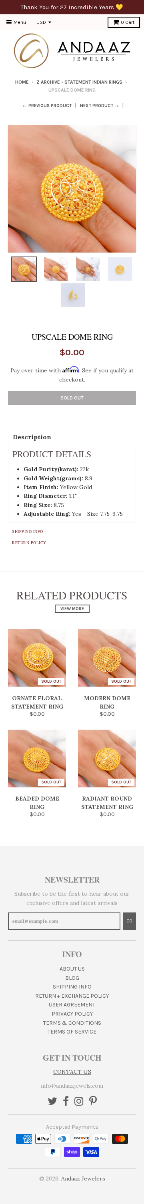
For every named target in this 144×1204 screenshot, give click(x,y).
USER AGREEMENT (72, 1004)
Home (22, 82)
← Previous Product (47, 105)
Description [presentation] (32, 437)
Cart (127, 22)
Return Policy (29, 542)
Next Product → (99, 105)
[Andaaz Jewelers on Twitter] (52, 1101)
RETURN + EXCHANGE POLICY (72, 996)
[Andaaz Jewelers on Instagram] (79, 1101)
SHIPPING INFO (72, 986)
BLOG (72, 978)
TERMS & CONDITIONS (72, 1023)
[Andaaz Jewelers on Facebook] (66, 1101)
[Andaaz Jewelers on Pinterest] (93, 1101)
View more (72, 608)
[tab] (32, 436)
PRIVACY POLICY (72, 1013)
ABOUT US (72, 968)
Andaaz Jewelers (83, 1178)
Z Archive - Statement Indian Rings (79, 82)
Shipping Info (27, 531)
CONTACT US (72, 1071)
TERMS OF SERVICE (72, 1031)
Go (129, 921)
